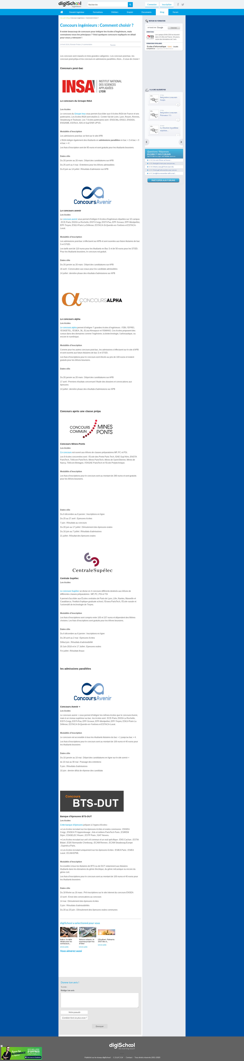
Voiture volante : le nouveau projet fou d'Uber (86, 941)
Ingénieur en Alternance (165, 48)
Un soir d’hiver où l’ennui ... (162, 160)
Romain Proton (75, 44)
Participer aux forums (163, 180)
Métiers (114, 12)
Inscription (166, 4)
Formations (98, 12)
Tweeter (113, 45)
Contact (129, 1057)
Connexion (152, 4)
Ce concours (66, 452)
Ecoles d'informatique (156, 46)
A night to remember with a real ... (164, 173)
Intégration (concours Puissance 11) (168, 113)
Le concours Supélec (69, 591)
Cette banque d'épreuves (71, 825)
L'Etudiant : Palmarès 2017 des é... (106, 940)
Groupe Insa (80, 114)
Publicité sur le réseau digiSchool (98, 1057)
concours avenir (70, 219)
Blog (162, 12)
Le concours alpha (68, 327)
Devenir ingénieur (76, 12)
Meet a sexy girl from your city (163, 167)
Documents (146, 12)
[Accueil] (61, 12)
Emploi (130, 12)
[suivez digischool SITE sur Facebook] (178, 5)
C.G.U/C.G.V (118, 1057)
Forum (175, 12)
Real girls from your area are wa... (164, 163)
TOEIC (169, 47)
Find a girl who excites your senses (165, 170)
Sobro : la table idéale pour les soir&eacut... (66, 941)
